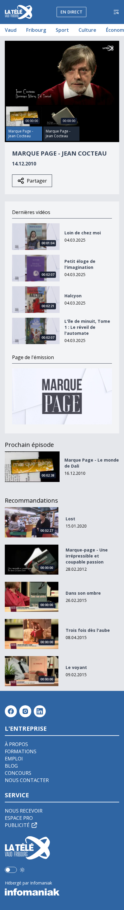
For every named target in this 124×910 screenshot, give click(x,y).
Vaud (11, 30)
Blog (11, 766)
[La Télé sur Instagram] (25, 711)
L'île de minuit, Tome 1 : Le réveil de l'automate (87, 327)
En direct (71, 12)
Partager (37, 180)
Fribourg (36, 30)
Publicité (17, 825)
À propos (16, 744)
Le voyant (76, 667)
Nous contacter (27, 780)
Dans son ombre (83, 593)
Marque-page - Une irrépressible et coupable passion (87, 556)
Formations (20, 751)
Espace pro (19, 818)
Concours (18, 773)
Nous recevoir (23, 810)
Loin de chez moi (82, 233)
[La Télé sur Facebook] (10, 711)
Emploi (14, 758)
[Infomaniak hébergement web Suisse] (62, 892)
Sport (62, 30)
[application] (62, 73)
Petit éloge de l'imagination (79, 264)
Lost (70, 519)
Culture (87, 30)
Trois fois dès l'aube (88, 630)
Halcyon (73, 296)
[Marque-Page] (62, 396)
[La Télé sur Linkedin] (39, 711)
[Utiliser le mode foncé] (22, 870)
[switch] (11, 870)
